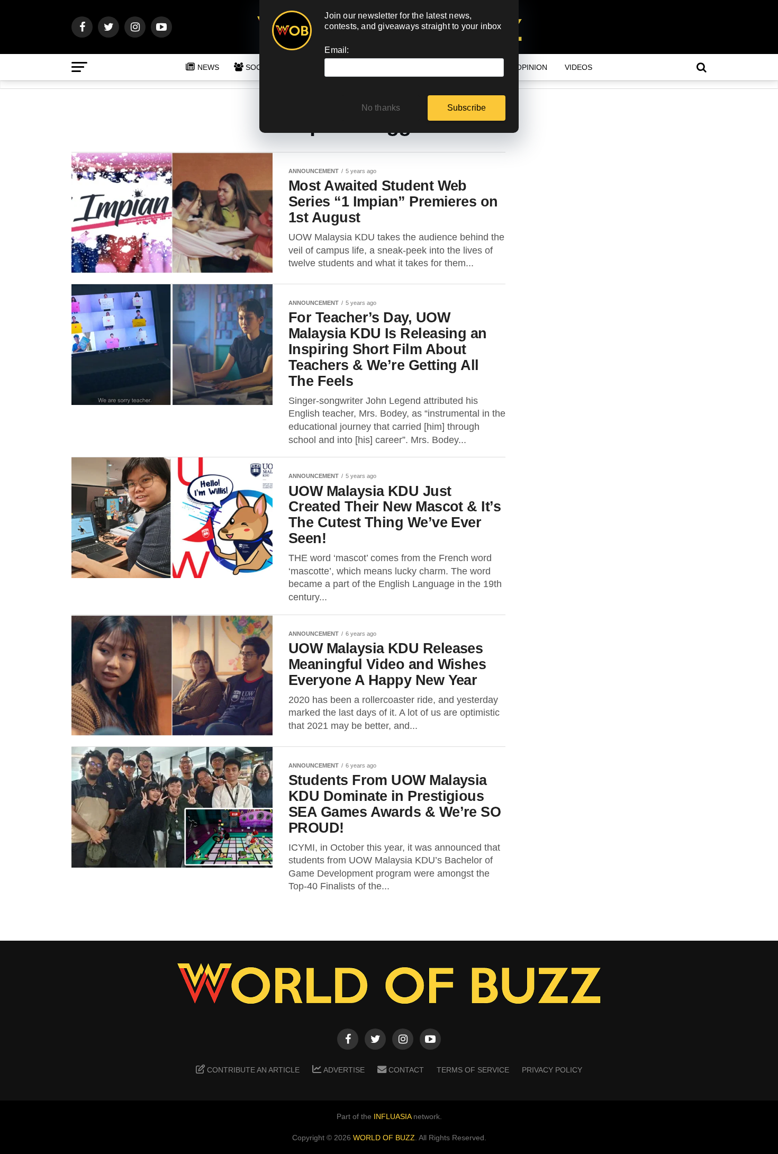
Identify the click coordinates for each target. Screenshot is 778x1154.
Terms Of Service (473, 1070)
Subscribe (466, 107)
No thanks (381, 107)
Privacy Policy (552, 1070)
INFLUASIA (392, 1116)
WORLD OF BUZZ (384, 1137)
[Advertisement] (621, 318)
